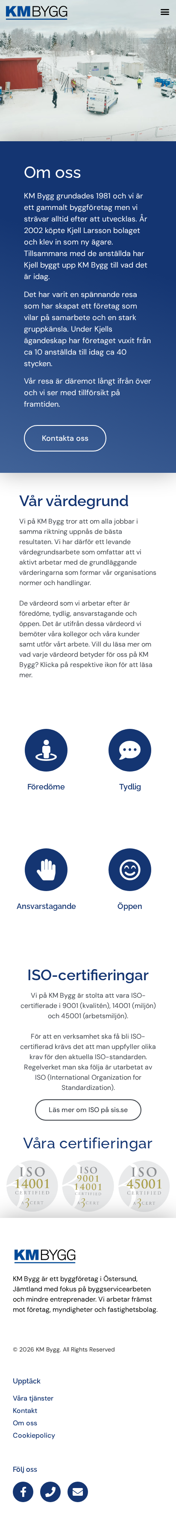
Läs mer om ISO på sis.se (88, 1109)
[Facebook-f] (23, 1492)
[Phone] (50, 1492)
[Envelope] (77, 1492)
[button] (165, 11)
